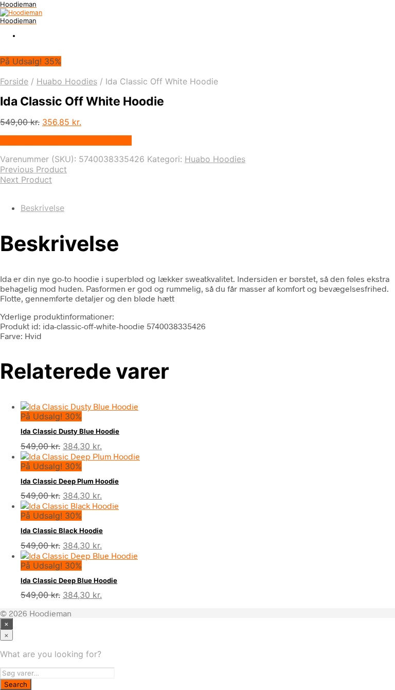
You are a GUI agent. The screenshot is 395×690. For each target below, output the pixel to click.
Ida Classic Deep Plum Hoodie (70, 481)
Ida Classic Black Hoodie (62, 530)
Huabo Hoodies (67, 81)
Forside (14, 81)
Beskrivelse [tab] (42, 208)
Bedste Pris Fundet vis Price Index (66, 140)
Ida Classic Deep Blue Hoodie (69, 580)
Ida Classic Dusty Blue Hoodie (70, 431)
